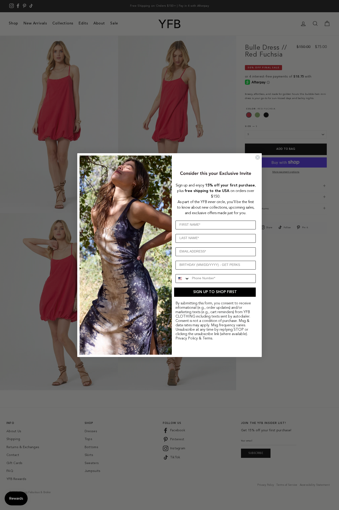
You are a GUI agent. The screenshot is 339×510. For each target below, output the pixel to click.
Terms (207, 338)
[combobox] (183, 278)
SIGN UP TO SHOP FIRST (215, 292)
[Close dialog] (257, 157)
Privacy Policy (186, 338)
